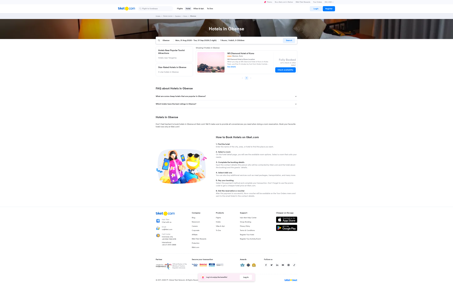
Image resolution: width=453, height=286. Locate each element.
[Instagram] (288, 265)
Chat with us (166, 222)
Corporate (195, 230)
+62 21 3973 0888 (169, 245)
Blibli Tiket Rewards (303, 2)
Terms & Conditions (247, 230)
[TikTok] (294, 265)
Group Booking (245, 222)
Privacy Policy (245, 226)
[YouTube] (283, 265)
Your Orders (317, 2)
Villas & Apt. (220, 226)
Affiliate (194, 235)
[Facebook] (266, 265)
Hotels (218, 222)
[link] (316, 8)
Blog (193, 218)
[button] (226, 96)
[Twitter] (271, 265)
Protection (195, 243)
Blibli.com (195, 247)
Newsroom (196, 222)
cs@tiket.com (167, 229)
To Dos (218, 230)
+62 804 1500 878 (169, 239)
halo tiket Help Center (248, 218)
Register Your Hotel (247, 235)
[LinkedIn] (277, 265)
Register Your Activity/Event (250, 239)
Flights (218, 218)
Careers (195, 226)
